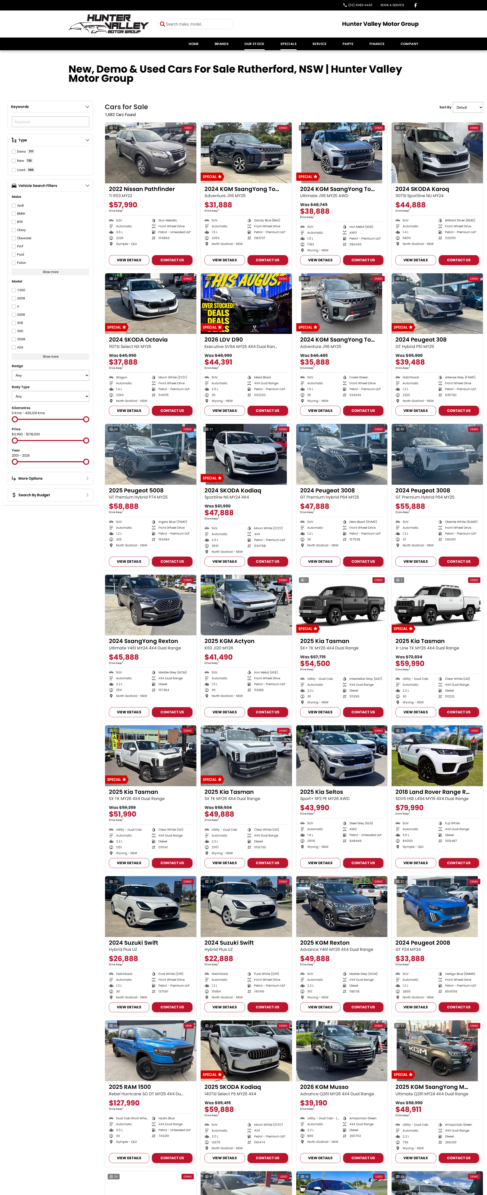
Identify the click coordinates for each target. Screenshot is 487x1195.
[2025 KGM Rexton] (342, 906)
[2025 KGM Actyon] (246, 605)
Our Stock (254, 43)
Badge (17, 366)
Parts (348, 43)
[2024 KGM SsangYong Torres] (246, 152)
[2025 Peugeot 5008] (150, 454)
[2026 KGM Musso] (342, 1050)
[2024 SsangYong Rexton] (150, 605)
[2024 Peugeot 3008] (342, 454)
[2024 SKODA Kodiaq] (246, 454)
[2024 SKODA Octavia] (150, 303)
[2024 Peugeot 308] (437, 303)
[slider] (15, 419)
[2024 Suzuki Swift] (150, 906)
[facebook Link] (415, 5)
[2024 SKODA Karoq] (437, 152)
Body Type (21, 387)
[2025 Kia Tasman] (342, 605)
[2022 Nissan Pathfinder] (150, 152)
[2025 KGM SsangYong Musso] (437, 1050)
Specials (288, 43)
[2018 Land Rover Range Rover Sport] (437, 755)
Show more (51, 272)
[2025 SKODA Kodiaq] (246, 1050)
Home (194, 43)
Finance (377, 43)
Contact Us (172, 260)
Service (319, 43)
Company (409, 43)
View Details (129, 260)
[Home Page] (109, 23)
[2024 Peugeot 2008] (437, 906)
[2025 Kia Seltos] (342, 755)
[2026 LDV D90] (246, 303)
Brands (222, 43)
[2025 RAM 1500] (150, 1050)
